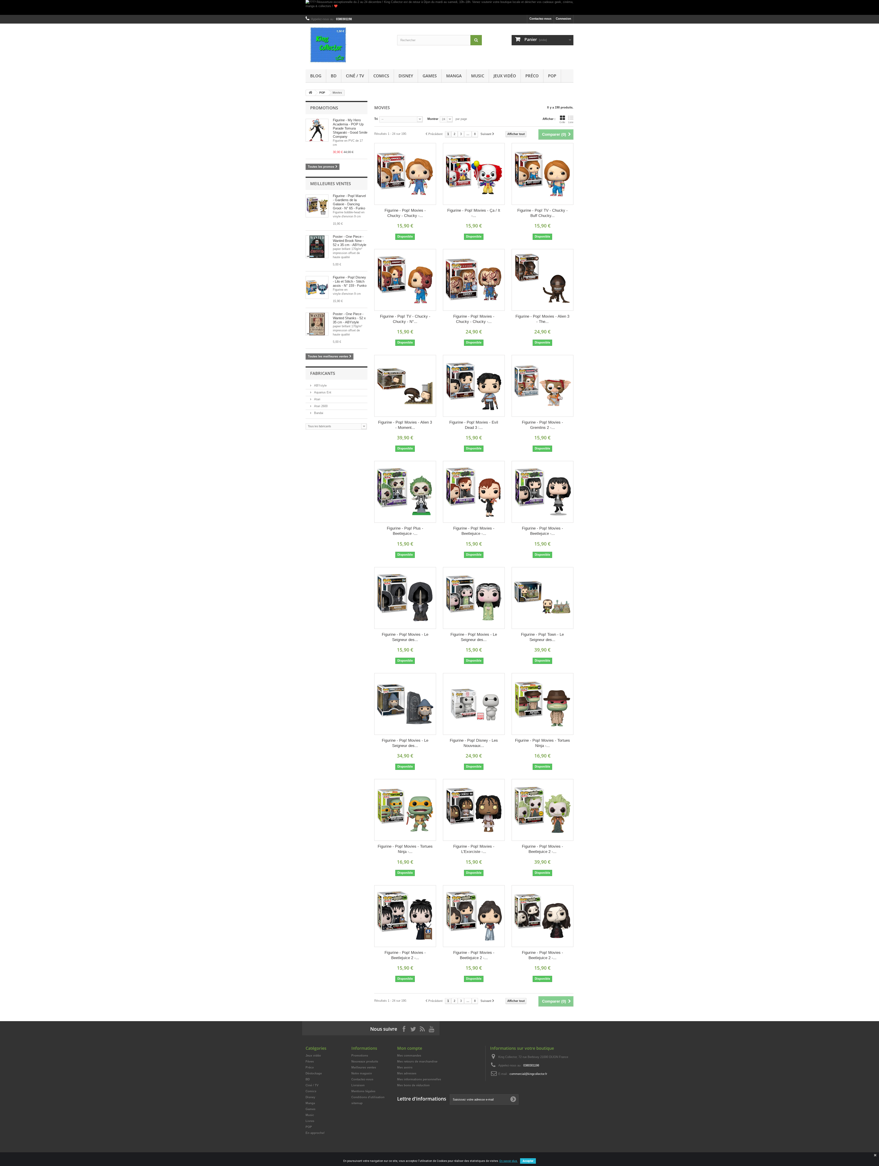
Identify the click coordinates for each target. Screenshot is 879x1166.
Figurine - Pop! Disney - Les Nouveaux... (474, 743)
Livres (310, 1121)
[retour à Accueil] (310, 93)
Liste (570, 122)
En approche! (315, 1133)
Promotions (324, 108)
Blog (315, 75)
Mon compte (409, 1048)
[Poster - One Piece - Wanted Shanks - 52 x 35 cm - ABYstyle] (317, 324)
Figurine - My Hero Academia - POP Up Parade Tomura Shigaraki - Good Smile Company (350, 128)
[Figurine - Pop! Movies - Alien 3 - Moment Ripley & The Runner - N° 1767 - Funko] (405, 385)
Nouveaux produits (364, 1061)
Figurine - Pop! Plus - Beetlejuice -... (405, 531)
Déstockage (314, 1073)
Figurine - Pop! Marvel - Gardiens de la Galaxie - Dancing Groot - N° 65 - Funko (349, 202)
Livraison (358, 1085)
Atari (316, 399)
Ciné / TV (355, 75)
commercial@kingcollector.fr (528, 1074)
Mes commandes (409, 1055)
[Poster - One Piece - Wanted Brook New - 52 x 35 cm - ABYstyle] (317, 246)
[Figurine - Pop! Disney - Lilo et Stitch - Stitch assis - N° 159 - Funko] (317, 287)
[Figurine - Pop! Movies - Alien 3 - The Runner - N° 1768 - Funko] (542, 279)
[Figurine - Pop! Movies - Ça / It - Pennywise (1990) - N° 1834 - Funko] (473, 174)
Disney (406, 75)
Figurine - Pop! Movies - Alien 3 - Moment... (405, 425)
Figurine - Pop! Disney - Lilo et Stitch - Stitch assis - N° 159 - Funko (349, 281)
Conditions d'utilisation (368, 1097)
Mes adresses (406, 1073)
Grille (562, 122)
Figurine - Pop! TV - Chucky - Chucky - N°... (405, 319)
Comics (381, 75)
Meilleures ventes (330, 183)
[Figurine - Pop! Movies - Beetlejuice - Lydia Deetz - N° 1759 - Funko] (542, 491)
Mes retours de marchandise (417, 1061)
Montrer (432, 119)
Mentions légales (363, 1091)
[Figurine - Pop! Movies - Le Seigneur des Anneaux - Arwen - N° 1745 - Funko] (473, 598)
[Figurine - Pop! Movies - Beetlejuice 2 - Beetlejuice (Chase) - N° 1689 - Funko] (542, 810)
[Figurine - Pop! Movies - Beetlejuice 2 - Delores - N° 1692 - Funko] (542, 916)
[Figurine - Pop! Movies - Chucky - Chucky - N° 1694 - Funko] (473, 279)
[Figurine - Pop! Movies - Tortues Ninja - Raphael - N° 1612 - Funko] (542, 704)
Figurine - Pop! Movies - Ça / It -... (473, 213)
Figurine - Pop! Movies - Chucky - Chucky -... (405, 213)
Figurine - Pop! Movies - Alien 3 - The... (542, 319)
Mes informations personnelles (419, 1079)
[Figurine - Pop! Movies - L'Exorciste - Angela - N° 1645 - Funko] (473, 810)
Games (430, 75)
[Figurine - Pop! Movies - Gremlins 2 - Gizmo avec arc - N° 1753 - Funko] (542, 385)
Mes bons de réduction (413, 1085)
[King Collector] (348, 45)
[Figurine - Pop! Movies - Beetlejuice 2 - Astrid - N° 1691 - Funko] (473, 916)
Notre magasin (361, 1073)
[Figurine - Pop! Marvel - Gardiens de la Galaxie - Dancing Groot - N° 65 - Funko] (317, 206)
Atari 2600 (320, 406)
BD (333, 75)
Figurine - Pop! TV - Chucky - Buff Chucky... (542, 213)
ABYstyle (320, 385)
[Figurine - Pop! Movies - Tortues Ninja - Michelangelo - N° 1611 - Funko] (405, 810)
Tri (376, 119)
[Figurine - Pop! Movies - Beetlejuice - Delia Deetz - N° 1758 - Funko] (473, 491)
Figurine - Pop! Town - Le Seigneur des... (542, 637)
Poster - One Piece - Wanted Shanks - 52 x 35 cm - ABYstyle (349, 318)
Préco (532, 75)
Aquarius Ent (322, 392)
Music (477, 75)
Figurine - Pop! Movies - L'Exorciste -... (473, 849)
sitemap (357, 1103)
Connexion (563, 18)
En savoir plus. (508, 1161)
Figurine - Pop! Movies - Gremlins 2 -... (542, 425)
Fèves (310, 1061)
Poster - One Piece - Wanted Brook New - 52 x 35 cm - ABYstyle (349, 241)
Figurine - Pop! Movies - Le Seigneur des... (405, 637)
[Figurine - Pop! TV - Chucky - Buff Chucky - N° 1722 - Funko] (542, 174)
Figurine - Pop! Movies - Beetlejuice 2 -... (542, 849)
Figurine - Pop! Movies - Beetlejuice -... (473, 531)
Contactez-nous (540, 18)
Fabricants (322, 373)
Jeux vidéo (505, 75)
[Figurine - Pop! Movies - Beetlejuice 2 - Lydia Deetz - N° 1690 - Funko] (405, 916)
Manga (454, 75)
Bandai (318, 413)
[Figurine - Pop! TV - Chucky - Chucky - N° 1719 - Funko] (405, 279)
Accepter (528, 1161)
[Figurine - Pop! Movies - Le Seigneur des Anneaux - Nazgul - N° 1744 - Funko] (405, 598)
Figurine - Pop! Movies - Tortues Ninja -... (542, 743)
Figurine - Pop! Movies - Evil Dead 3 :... (473, 425)
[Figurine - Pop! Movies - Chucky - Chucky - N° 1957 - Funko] (405, 174)
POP (552, 75)
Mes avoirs (404, 1067)
